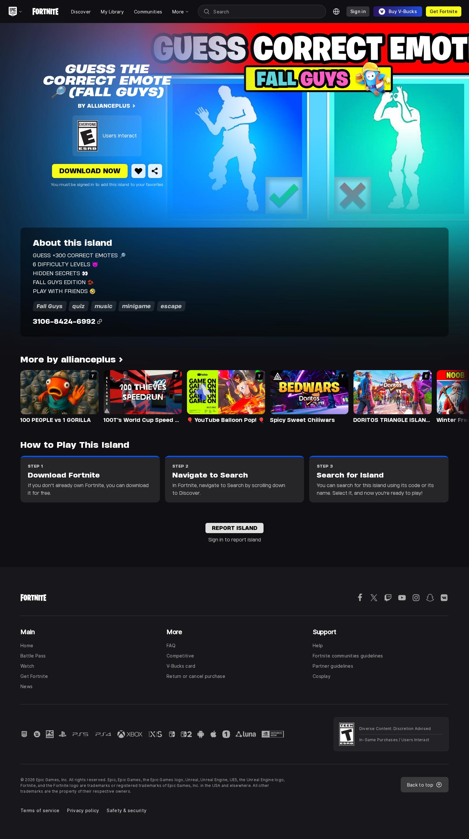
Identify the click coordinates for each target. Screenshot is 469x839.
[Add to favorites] (138, 171)
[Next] (452, 396)
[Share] (155, 171)
